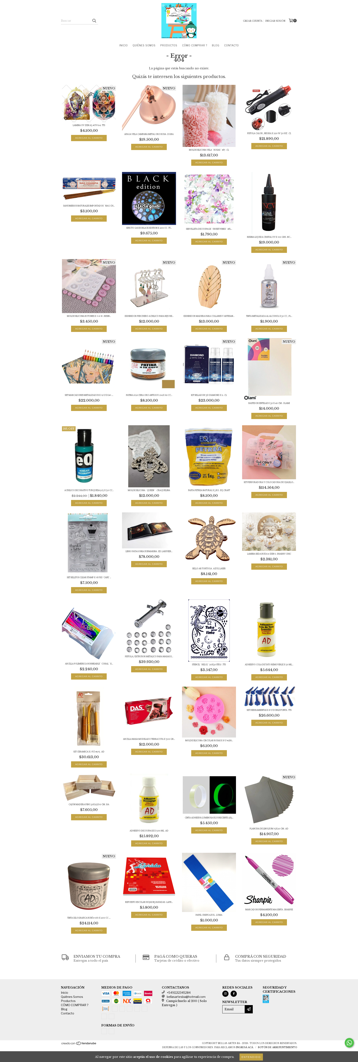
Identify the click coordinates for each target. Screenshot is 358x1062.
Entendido (251, 1056)
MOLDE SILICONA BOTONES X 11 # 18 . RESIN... (89, 316)
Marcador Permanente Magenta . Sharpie (269, 909)
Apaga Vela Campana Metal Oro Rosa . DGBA (149, 134)
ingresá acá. (245, 1047)
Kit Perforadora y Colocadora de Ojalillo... (269, 482)
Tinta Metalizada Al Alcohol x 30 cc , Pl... (269, 316)
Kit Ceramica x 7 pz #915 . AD (89, 751)
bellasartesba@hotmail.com (186, 996)
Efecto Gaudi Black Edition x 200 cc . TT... (149, 227)
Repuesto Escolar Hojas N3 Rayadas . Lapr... (149, 902)
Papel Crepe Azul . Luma (209, 915)
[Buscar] (94, 20)
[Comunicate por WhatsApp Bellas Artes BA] (349, 1043)
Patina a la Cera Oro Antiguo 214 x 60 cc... (149, 395)
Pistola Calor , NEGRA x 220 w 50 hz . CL (269, 133)
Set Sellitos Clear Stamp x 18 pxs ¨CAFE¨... (89, 577)
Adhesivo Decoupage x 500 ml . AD (149, 830)
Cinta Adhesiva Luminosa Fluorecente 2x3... (209, 817)
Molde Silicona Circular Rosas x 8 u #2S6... (209, 740)
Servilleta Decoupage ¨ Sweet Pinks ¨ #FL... (209, 229)
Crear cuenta (252, 21)
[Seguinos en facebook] (234, 994)
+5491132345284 (179, 992)
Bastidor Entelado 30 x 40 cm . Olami (269, 403)
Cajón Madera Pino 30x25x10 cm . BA (89, 804)
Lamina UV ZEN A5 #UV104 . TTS (89, 125)
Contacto (231, 45)
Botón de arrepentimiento (277, 1047)
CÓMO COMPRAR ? (194, 45)
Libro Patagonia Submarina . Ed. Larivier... (149, 551)
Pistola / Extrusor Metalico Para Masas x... (149, 656)
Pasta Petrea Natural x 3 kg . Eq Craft (209, 490)
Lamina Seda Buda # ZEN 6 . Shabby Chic (269, 553)
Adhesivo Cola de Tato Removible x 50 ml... (269, 664)
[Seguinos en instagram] (225, 994)
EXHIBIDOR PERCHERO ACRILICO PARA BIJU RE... (149, 316)
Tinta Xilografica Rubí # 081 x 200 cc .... (88, 917)
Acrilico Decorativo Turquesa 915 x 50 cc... (89, 490)
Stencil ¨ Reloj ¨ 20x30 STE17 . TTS (209, 664)
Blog (215, 45)
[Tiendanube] (79, 1044)
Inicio (123, 45)
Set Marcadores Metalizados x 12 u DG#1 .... (89, 395)
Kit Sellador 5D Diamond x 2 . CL (209, 395)
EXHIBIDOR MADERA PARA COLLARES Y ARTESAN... (209, 316)
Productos (168, 45)
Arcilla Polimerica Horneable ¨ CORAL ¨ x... (89, 663)
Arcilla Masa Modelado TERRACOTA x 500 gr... (149, 739)
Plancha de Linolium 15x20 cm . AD (269, 828)
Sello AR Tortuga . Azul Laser (209, 568)
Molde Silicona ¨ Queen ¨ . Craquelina (149, 490)
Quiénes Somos (144, 45)
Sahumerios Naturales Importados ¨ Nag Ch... (89, 205)
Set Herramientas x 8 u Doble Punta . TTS (269, 710)
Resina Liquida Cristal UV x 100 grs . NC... (269, 237)
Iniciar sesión (275, 21)
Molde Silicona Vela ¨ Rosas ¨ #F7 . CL (209, 149)
